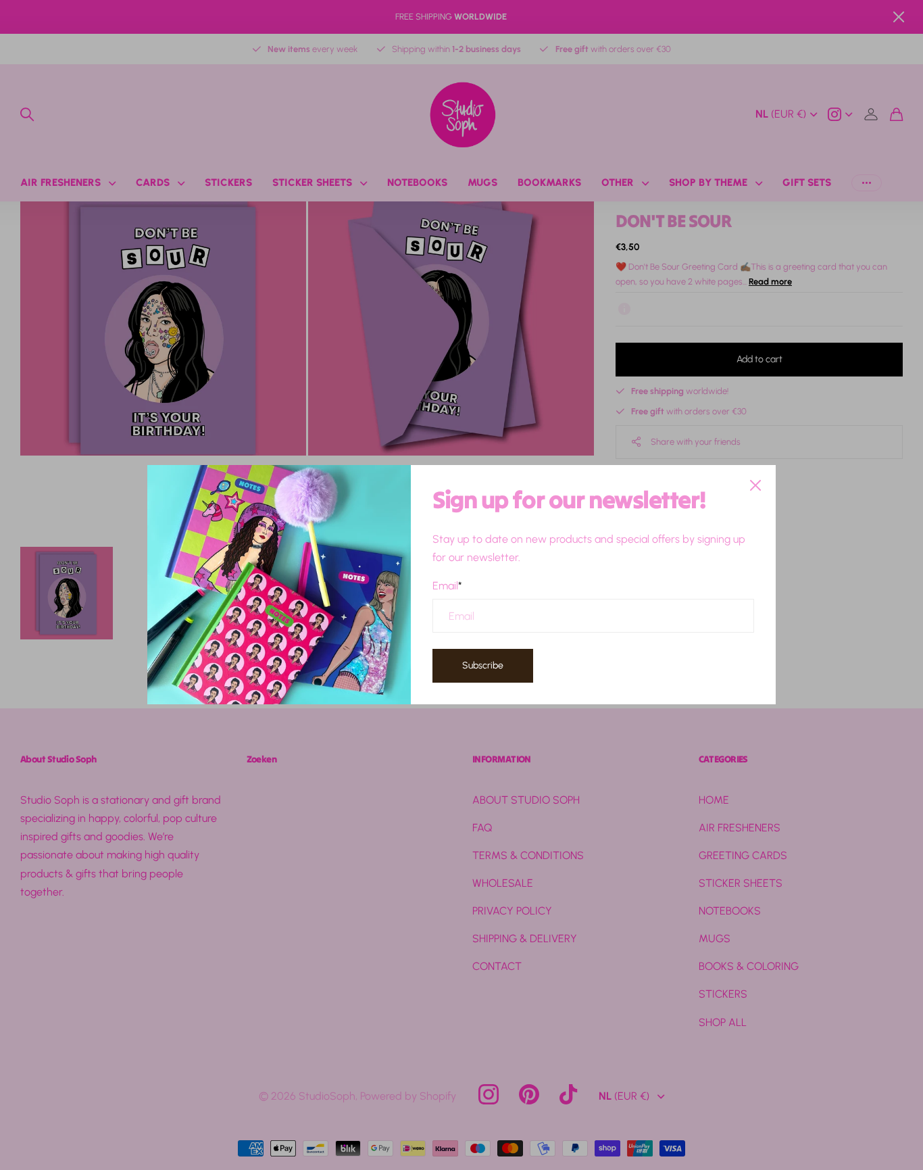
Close (755, 485)
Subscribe (482, 665)
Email (447, 585)
